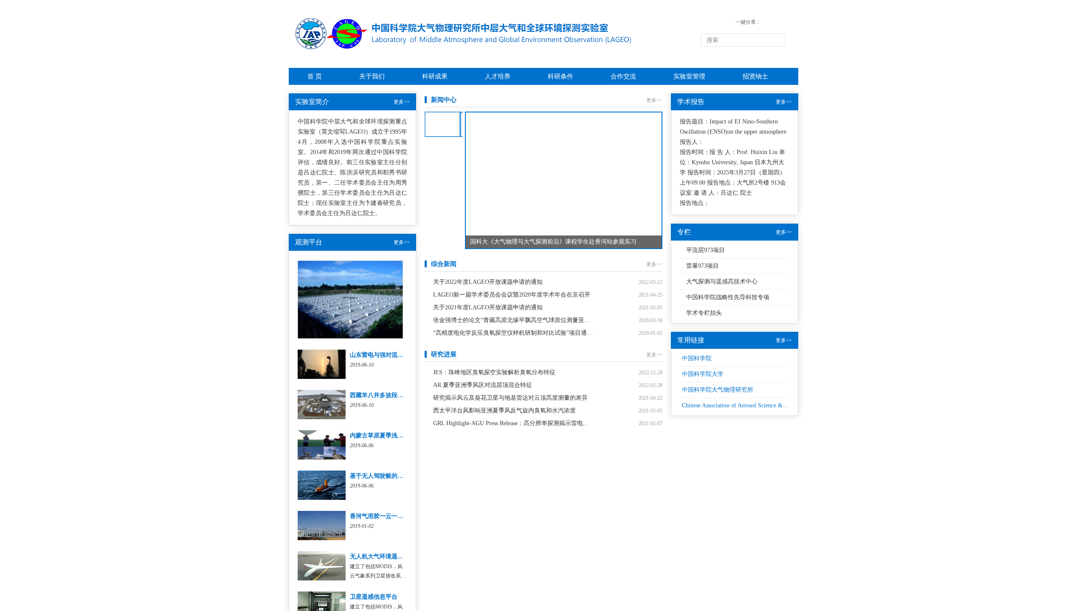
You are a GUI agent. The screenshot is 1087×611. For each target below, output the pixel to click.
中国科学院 (697, 358)
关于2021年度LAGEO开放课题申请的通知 (488, 307)
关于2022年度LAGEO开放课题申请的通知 (488, 282)
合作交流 (623, 76)
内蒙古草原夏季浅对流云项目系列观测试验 (406, 435)
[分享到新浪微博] (779, 22)
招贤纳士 (755, 76)
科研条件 (560, 76)
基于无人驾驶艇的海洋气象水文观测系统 (403, 476)
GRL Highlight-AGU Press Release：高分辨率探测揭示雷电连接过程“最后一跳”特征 (513, 423)
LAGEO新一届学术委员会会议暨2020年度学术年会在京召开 (511, 294)
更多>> (402, 102)
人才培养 (497, 76)
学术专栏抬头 (704, 313)
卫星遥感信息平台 (373, 597)
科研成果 (435, 76)
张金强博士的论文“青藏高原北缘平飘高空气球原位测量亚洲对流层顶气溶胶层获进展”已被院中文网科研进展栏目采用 (513, 320)
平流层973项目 (705, 250)
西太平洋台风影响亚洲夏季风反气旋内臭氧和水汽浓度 (504, 410)
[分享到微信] (767, 22)
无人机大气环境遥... (376, 556)
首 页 (314, 76)
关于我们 (372, 76)
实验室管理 (689, 76)
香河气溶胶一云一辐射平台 (385, 516)
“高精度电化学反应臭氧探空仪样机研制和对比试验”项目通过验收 (513, 333)
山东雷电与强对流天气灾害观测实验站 (400, 355)
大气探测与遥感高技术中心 (722, 281)
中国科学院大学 (703, 374)
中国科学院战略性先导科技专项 (727, 297)
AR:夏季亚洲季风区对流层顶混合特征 (482, 385)
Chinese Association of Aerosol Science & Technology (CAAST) (760, 405)
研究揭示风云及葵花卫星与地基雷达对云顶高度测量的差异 (510, 398)
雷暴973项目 (702, 266)
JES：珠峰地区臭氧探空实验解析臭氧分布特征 (494, 372)
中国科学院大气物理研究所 (717, 390)
